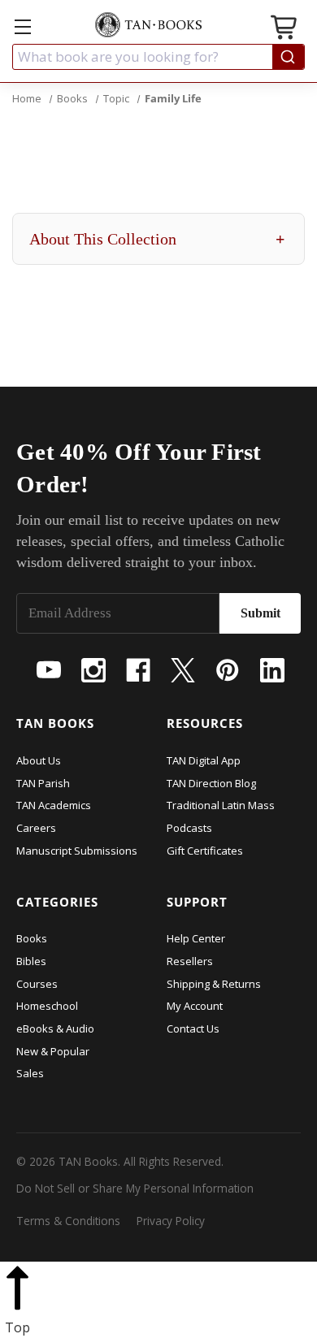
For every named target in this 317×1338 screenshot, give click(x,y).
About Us (38, 760)
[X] (183, 670)
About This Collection (156, 239)
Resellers (190, 961)
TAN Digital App (204, 760)
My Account (195, 1005)
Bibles (31, 961)
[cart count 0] (285, 29)
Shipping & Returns (214, 983)
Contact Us (193, 1028)
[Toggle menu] (22, 26)
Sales (30, 1073)
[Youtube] (49, 670)
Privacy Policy (171, 1220)
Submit (260, 613)
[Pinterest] (227, 670)
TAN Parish (43, 783)
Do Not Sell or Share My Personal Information (135, 1188)
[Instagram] (93, 670)
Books (31, 938)
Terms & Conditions (68, 1220)
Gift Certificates (205, 850)
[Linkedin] (272, 670)
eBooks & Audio (55, 1028)
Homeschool (47, 1005)
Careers (36, 828)
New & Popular (52, 1051)
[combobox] (158, 57)
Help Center (196, 938)
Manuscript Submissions (76, 850)
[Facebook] (138, 670)
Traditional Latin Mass (221, 805)
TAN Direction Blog (211, 783)
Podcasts (189, 828)
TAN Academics (53, 805)
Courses (37, 983)
